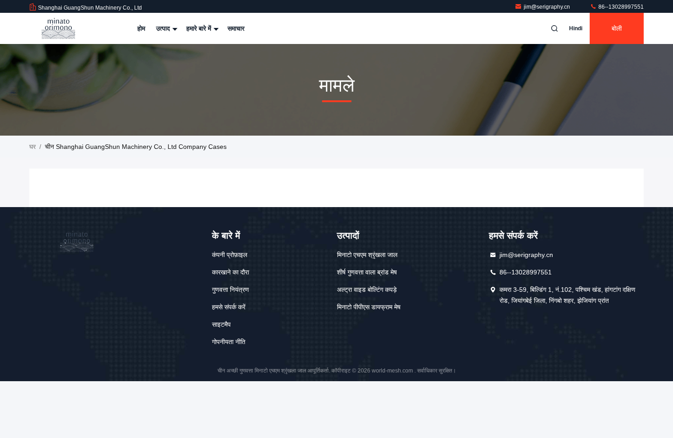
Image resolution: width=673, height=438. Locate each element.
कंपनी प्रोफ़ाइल (229, 254)
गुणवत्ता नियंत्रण (230, 289)
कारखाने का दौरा (230, 272)
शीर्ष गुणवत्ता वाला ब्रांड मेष (367, 272)
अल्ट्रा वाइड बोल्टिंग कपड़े (367, 289)
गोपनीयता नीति (228, 341)
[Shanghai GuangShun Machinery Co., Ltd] (58, 28)
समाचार (236, 28)
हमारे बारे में (199, 28)
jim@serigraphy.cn (547, 7)
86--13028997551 (620, 7)
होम (141, 28)
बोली (617, 28)
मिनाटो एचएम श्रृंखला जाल (367, 254)
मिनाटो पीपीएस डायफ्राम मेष (369, 307)
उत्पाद (164, 28)
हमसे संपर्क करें (228, 307)
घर (32, 146)
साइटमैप (221, 324)
